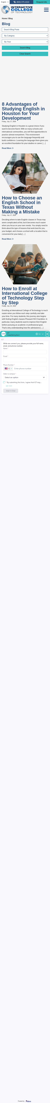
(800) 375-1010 (23, 2)
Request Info (41, 2)
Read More (6, 148)
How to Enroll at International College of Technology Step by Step (24, 295)
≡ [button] (46, 9)
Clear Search (25, 54)
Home (4, 18)
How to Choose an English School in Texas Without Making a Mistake (22, 204)
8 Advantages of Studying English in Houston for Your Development (23, 111)
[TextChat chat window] (25, 717)
